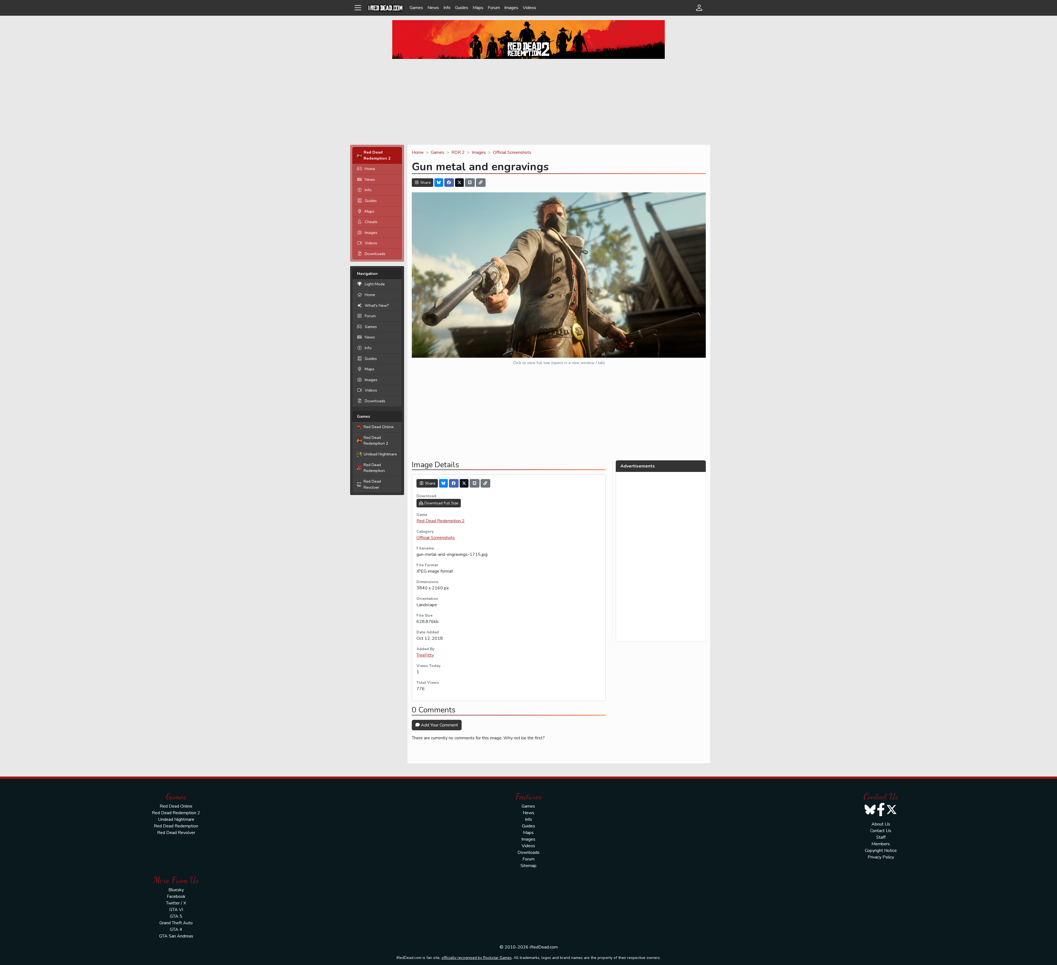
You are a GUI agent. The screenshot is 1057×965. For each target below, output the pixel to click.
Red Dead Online (379, 427)
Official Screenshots (512, 152)
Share (425, 182)
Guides (461, 8)
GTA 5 (176, 916)
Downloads (375, 253)
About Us (880, 824)
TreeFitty (425, 655)
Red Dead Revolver (372, 484)
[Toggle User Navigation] (699, 7)
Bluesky (176, 890)
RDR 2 (458, 152)
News (433, 8)
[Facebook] (449, 182)
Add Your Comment (439, 725)
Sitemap (528, 866)
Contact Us (880, 831)
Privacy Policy (881, 857)
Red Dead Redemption (374, 468)
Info (447, 8)
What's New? (377, 305)
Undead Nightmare (380, 454)
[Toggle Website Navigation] (358, 7)
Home (370, 168)
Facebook (176, 896)
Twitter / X (176, 903)
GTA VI (176, 910)
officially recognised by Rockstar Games (477, 957)
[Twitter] (459, 182)
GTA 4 (176, 929)
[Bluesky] (438, 182)
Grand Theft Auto (176, 923)
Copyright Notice (881, 851)
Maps (478, 8)
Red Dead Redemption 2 (376, 440)
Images (511, 8)
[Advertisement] (528, 101)
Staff (881, 837)
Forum (494, 8)
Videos (529, 8)
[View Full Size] (559, 275)
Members (880, 844)
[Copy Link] (481, 182)
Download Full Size (440, 503)
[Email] (470, 182)
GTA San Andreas (176, 936)
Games (416, 8)
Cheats (371, 222)
